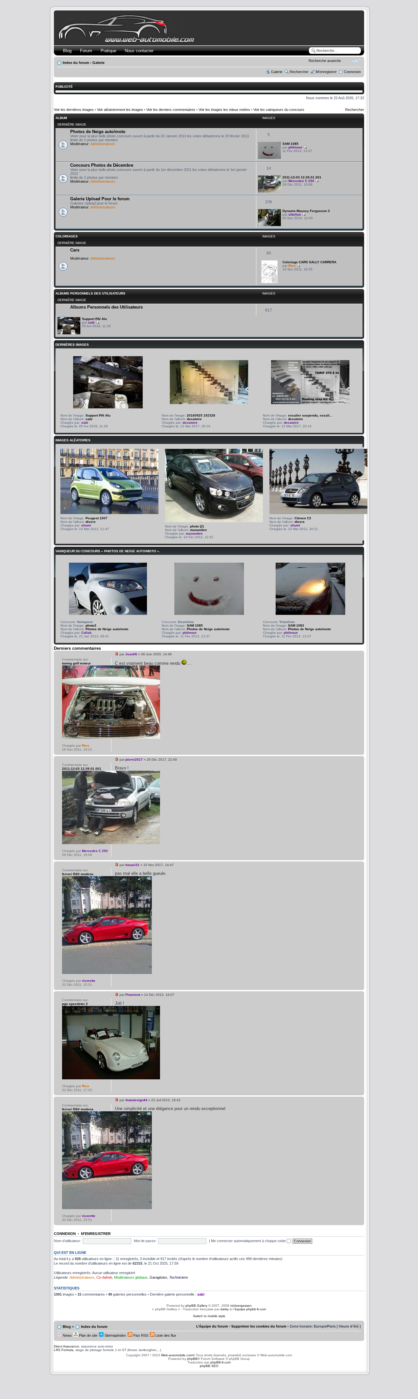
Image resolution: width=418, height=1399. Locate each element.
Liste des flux (165, 1335)
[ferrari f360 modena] (107, 973)
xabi (91, 322)
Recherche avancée (325, 61)
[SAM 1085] (269, 158)
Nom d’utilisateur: (67, 1241)
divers (91, 522)
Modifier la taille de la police (356, 61)
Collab (86, 632)
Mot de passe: (145, 1241)
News (67, 1335)
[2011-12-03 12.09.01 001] (269, 191)
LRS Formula (63, 1350)
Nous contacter (139, 50)
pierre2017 (134, 759)
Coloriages (67, 236)
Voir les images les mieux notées (224, 110)
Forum (86, 50)
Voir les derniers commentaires (170, 110)
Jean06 (131, 654)
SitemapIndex (115, 1335)
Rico (292, 265)
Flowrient (132, 994)
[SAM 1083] (310, 614)
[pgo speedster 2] (111, 1078)
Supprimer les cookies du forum (258, 1326)
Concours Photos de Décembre (101, 165)
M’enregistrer (326, 72)
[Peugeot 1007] (109, 513)
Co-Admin (104, 1277)
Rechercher (299, 72)
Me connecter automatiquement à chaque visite (249, 1241)
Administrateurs (102, 144)
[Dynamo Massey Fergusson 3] (269, 225)
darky (224, 1309)
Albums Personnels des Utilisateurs (90, 293)
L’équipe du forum (212, 1326)
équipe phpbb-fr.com (250, 1309)
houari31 (132, 865)
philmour (295, 147)
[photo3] (108, 614)
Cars (74, 250)
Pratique (108, 50)
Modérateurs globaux (131, 1277)
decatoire (194, 419)
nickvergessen (241, 1305)
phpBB (192, 1359)
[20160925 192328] (209, 403)
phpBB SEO (209, 1366)
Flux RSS (140, 1335)
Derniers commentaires (77, 648)
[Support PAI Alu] (68, 333)
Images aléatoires (73, 440)
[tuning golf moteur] (111, 737)
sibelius (294, 214)
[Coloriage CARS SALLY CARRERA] (269, 282)
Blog (67, 50)
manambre (198, 530)
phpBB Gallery (196, 1305)
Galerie (98, 63)
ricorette (88, 980)
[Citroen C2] (318, 513)
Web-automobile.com (176, 1355)
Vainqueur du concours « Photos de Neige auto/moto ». (108, 551)
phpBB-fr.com (220, 1362)
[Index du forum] (128, 41)
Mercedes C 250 (301, 181)
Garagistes (158, 1277)
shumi (86, 525)
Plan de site (87, 1335)
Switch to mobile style (209, 1316)
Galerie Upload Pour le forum (100, 198)
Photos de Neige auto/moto (97, 131)
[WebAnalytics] (209, 1378)
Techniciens (178, 1277)
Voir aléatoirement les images (120, 110)
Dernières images (72, 344)
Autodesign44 (136, 1100)
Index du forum (76, 63)
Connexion (352, 72)
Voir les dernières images (74, 110)
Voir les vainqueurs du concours (278, 110)
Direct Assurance (66, 1346)
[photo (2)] (214, 521)
